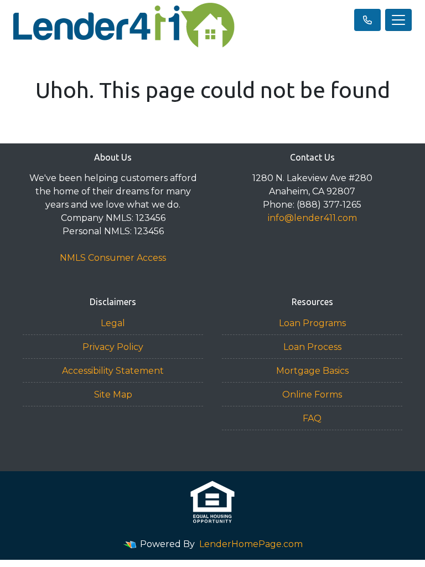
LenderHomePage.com (251, 544)
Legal (113, 323)
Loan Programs (312, 323)
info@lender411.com (312, 218)
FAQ (312, 418)
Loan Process (312, 347)
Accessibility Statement (113, 370)
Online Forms (312, 394)
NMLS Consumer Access (113, 257)
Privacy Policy (112, 347)
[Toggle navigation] (398, 20)
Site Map (113, 394)
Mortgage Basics (312, 370)
